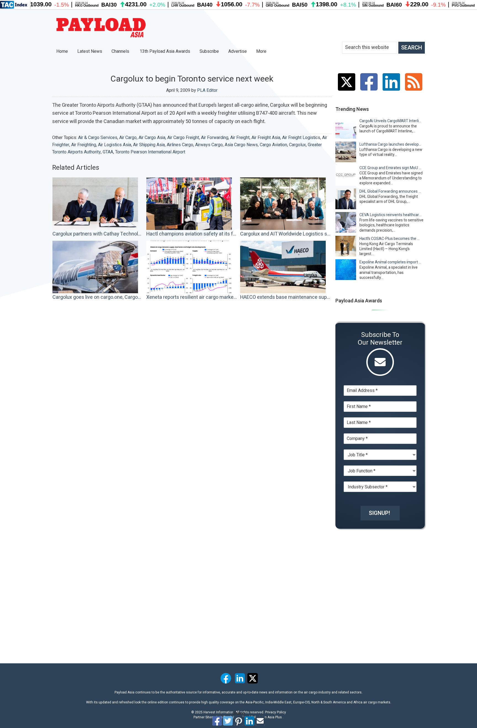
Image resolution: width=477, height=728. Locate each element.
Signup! (379, 513)
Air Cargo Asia (152, 137)
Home (62, 51)
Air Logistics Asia (114, 145)
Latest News (89, 51)
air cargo (128, 137)
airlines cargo (180, 145)
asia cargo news (241, 145)
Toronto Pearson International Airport (150, 152)
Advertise (237, 51)
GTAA (108, 152)
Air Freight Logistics (301, 137)
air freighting (83, 145)
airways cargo (209, 145)
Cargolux (297, 145)
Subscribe (209, 51)
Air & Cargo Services (97, 137)
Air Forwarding (214, 137)
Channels (121, 51)
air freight (240, 137)
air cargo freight (183, 137)
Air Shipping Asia (149, 145)
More (261, 51)
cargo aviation (273, 145)
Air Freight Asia (265, 137)
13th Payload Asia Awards (165, 51)
